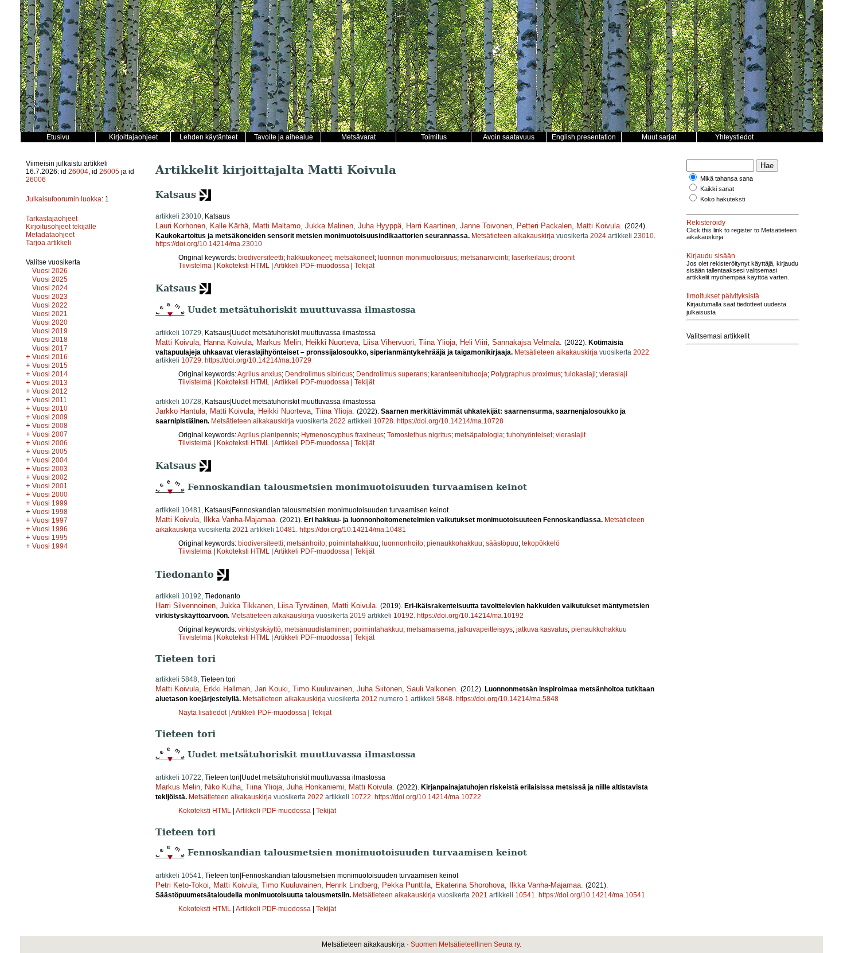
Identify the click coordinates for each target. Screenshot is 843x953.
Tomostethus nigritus (419, 435)
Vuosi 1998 (50, 512)
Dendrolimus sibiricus (319, 374)
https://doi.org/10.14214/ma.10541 (591, 895)
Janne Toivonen (486, 225)
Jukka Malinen (329, 225)
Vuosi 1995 (50, 538)
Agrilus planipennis (267, 435)
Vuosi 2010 (50, 408)
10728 (383, 421)
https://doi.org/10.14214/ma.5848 (507, 699)
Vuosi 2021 (50, 314)
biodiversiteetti (260, 258)
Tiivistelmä (195, 266)
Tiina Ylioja (437, 342)
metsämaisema (430, 629)
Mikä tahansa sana (726, 178)
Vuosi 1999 (50, 503)
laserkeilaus (530, 258)
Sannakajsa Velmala (526, 342)
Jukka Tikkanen (246, 605)
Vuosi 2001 (50, 486)
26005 (109, 172)
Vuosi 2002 (50, 477)
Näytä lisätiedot (203, 713)
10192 (403, 616)
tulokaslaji (580, 374)
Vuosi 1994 (50, 546)
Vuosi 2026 (50, 271)
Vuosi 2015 (50, 365)
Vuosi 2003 (50, 469)
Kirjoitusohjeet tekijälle (61, 227)
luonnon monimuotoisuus (417, 258)
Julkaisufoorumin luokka (64, 199)
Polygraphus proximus (526, 374)
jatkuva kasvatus (542, 629)
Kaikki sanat (717, 188)
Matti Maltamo (276, 225)
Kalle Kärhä (229, 225)
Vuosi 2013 (50, 383)
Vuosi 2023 (50, 297)
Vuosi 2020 (50, 322)
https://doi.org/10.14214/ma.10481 (352, 530)
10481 (286, 530)
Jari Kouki (271, 688)
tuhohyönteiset (529, 435)
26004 (78, 172)
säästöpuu (502, 543)
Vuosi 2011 (49, 400)
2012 (369, 699)
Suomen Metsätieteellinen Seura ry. (466, 944)
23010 (644, 236)
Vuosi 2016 (50, 357)
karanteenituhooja (459, 374)
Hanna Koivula (228, 342)
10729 (191, 360)
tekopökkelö (541, 543)
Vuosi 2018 (50, 340)
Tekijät (364, 266)
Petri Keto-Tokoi (182, 885)
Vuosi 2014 (50, 374)
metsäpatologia (479, 435)
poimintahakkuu (353, 543)
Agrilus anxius (259, 374)
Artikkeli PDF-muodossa (311, 266)
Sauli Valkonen (431, 688)
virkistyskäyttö (259, 629)
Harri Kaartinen (430, 225)
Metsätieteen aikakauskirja (513, 236)
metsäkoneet (354, 258)
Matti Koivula (598, 225)
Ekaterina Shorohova (470, 885)
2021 (240, 530)
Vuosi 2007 (50, 434)
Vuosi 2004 (50, 460)
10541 (525, 895)
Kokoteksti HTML (244, 266)
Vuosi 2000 (50, 495)
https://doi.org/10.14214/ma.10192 (470, 616)
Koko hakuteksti (722, 199)
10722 (361, 797)
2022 (641, 352)
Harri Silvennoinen (185, 605)
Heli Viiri (473, 342)
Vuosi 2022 (50, 305)
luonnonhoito (402, 543)
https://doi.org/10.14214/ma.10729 (258, 360)
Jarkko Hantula (180, 411)
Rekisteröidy (705, 223)
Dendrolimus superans (391, 374)
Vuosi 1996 (50, 529)
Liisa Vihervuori (388, 342)
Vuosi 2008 (50, 426)
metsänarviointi (484, 258)
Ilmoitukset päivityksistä (722, 296)
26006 (36, 180)
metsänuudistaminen (317, 629)
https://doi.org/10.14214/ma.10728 (450, 421)
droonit (564, 258)
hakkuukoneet (309, 258)
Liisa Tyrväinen (302, 605)
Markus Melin (278, 342)
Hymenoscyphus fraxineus (342, 435)
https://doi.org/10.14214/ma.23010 (208, 244)
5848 (444, 699)
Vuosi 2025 (50, 279)
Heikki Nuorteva (332, 342)
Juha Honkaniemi (315, 787)
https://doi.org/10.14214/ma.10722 (427, 797)
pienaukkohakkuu (454, 543)
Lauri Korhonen (180, 225)
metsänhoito (306, 543)
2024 (598, 236)
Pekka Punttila (406, 885)
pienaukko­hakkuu (599, 629)
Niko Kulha (223, 787)
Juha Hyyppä (379, 225)
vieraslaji (613, 374)
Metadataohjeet (50, 235)
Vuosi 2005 (50, 452)
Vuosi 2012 (50, 391)
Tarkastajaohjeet (51, 219)
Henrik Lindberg (351, 885)
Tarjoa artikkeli (48, 243)
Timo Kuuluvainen (322, 688)
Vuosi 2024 (50, 288)
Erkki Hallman (227, 688)
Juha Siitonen (379, 688)
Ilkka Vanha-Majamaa (239, 519)
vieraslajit (571, 435)
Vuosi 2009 (50, 417)
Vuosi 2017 (50, 348)
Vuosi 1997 (50, 520)
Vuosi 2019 (50, 331)
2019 (358, 616)
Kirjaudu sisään (710, 256)
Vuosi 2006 (50, 443)
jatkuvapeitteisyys (485, 629)
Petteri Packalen (544, 225)
